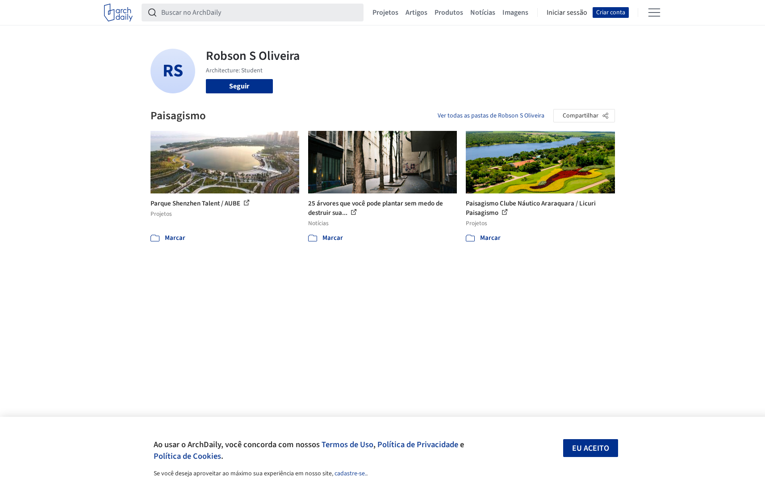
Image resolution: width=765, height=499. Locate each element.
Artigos (416, 12)
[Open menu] (654, 12)
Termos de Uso (347, 444)
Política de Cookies (187, 456)
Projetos (385, 12)
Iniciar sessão (567, 12)
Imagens (515, 12)
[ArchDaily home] (118, 12)
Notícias (482, 12)
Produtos (449, 12)
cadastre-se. (350, 473)
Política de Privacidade (417, 444)
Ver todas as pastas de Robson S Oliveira (491, 116)
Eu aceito (590, 448)
